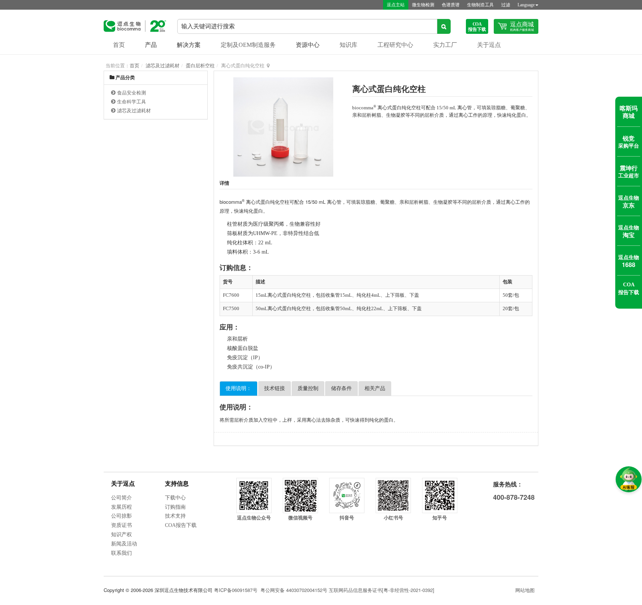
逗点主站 (396, 4)
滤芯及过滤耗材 (162, 65)
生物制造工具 (480, 4)
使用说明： (239, 388)
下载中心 (175, 498)
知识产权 (121, 534)
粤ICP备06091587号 (235, 589)
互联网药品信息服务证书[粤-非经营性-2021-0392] (381, 589)
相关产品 (374, 388)
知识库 (348, 45)
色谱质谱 (451, 4)
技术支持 (175, 516)
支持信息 (177, 483)
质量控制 (308, 388)
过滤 (505, 4)
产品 (151, 45)
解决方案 (189, 45)
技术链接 (274, 388)
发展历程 (121, 507)
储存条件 (341, 388)
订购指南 (175, 507)
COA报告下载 (181, 525)
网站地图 (525, 589)
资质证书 (121, 525)
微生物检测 (423, 4)
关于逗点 (489, 45)
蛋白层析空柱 (200, 65)
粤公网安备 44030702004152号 (293, 589)
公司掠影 (121, 516)
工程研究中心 (395, 45)
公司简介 (121, 498)
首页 (119, 45)
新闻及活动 (124, 544)
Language (526, 4)
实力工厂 (445, 45)
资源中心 (308, 45)
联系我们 (121, 553)
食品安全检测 (131, 93)
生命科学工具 (131, 101)
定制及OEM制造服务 (248, 45)
